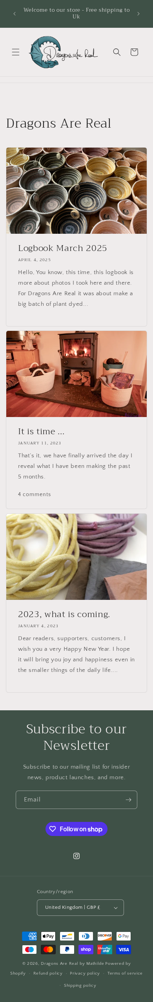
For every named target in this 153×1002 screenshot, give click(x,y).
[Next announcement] (138, 13)
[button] (15, 52)
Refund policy (48, 973)
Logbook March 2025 (62, 248)
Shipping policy (80, 985)
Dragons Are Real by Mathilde (72, 963)
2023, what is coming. (65, 614)
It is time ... (41, 431)
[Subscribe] (128, 800)
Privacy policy (85, 973)
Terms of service (125, 973)
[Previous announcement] (14, 13)
